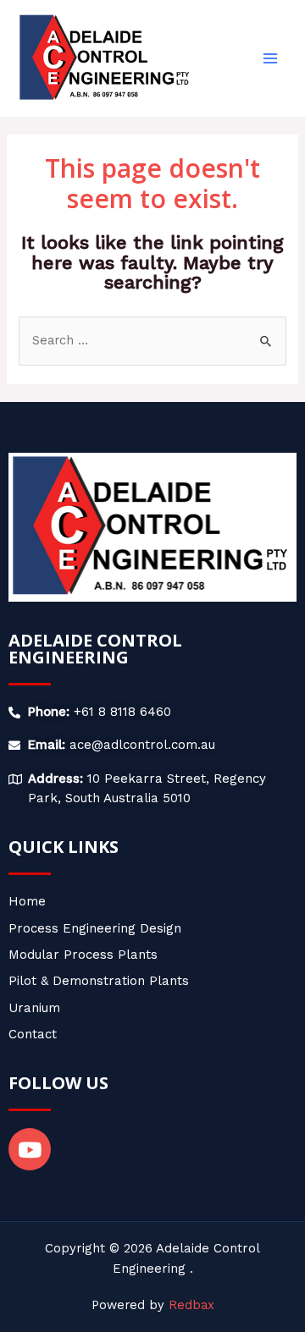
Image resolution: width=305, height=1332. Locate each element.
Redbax (191, 1305)
